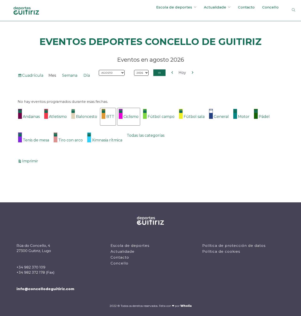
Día (86, 75)
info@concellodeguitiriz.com (45, 289)
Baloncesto (86, 116)
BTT (110, 116)
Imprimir (31, 161)
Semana (69, 75)
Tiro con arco (70, 140)
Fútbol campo (161, 116)
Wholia (186, 306)
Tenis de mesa (36, 140)
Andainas (31, 116)
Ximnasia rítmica (107, 140)
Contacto (246, 7)
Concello (270, 7)
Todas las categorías (145, 135)
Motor (244, 116)
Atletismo (58, 116)
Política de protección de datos (233, 245)
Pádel (264, 116)
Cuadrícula (32, 76)
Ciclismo (131, 116)
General (221, 116)
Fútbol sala (194, 116)
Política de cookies (221, 251)
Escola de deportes (174, 7)
